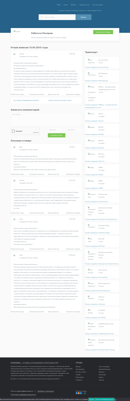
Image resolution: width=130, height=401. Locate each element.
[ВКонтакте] (76, 393)
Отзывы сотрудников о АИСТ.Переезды (96, 80)
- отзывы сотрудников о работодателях (34, 363)
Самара (78, 374)
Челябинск (79, 380)
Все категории (98, 5)
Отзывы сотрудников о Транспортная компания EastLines (102, 264)
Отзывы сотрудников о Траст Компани (96, 277)
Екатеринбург (80, 369)
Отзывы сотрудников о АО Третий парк (96, 201)
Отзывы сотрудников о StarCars (94, 121)
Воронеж (101, 372)
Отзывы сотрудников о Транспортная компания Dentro (101, 219)
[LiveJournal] (85, 393)
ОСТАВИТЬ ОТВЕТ (56, 135)
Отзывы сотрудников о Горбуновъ (95, 304)
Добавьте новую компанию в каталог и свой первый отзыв (80, 10)
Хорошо (91, 399)
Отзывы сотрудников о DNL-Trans (94, 161)
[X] (83, 393)
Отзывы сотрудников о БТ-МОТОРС (95, 317)
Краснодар (102, 374)
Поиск (83, 17)
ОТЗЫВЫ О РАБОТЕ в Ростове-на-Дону (59, 100)
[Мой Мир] (81, 393)
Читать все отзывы (103, 32)
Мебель (73, 5)
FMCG (59, 5)
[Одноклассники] (79, 393)
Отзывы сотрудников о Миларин (94, 148)
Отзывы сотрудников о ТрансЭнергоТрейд (97, 232)
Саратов (101, 380)
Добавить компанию (46, 391)
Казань (101, 377)
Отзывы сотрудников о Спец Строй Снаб (96, 67)
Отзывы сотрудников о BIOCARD (94, 134)
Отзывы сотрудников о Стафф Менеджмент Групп (99, 333)
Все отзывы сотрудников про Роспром (26, 100)
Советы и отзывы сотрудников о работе (26, 5)
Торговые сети (84, 5)
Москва (78, 366)
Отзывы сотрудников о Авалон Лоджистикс (97, 290)
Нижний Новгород (104, 369)
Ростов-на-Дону (81, 372)
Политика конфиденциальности (23, 394)
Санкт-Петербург (104, 366)
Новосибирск (80, 377)
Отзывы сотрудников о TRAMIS (94, 174)
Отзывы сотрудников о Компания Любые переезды (100, 350)
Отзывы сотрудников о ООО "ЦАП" (95, 246)
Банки (66, 5)
